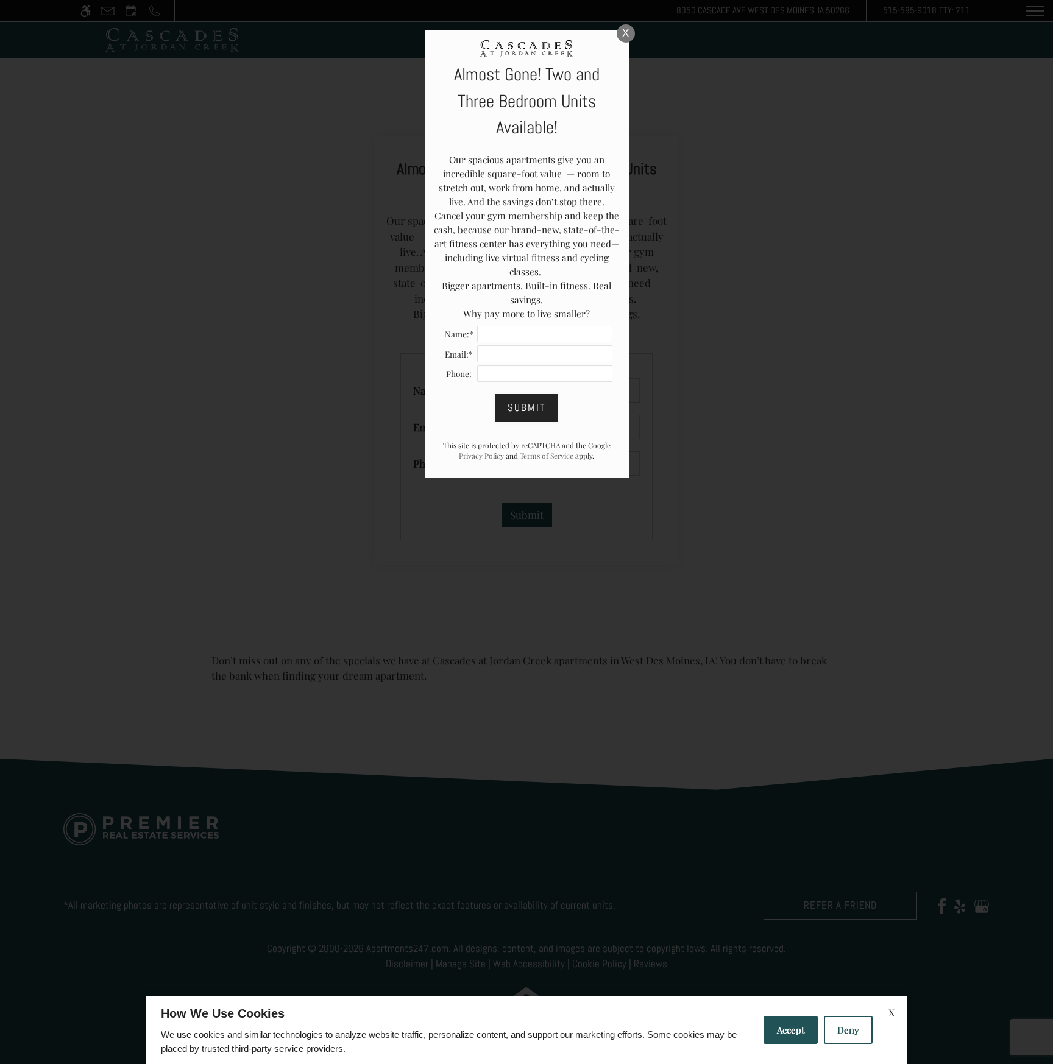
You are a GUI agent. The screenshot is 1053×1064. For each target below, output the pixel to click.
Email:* (459, 353)
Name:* (459, 333)
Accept (790, 1030)
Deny (848, 1030)
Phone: (459, 373)
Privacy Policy (481, 455)
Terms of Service (546, 455)
